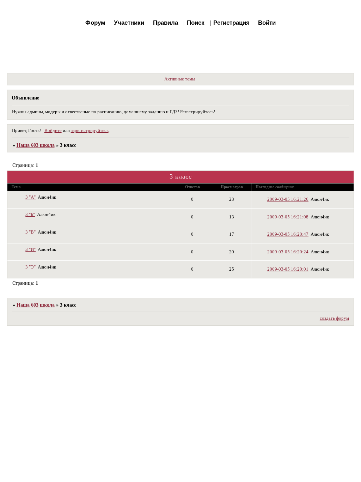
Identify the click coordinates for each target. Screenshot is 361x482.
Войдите (53, 130)
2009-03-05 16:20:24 (287, 251)
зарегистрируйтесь (90, 130)
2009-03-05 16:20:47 (287, 234)
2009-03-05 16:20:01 (287, 269)
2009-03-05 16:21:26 (287, 199)
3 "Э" (30, 267)
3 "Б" (30, 214)
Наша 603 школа (36, 145)
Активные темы (179, 79)
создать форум (334, 318)
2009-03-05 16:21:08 (287, 217)
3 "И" (30, 249)
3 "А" (30, 197)
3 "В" (30, 232)
